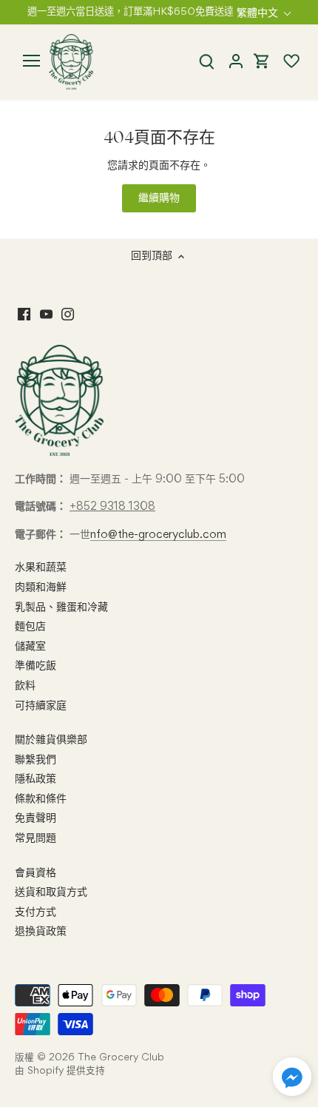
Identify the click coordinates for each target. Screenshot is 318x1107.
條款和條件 (41, 799)
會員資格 (35, 873)
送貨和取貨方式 (51, 892)
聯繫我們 (35, 760)
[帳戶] (235, 61)
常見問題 (35, 838)
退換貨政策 (41, 931)
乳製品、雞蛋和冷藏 (61, 607)
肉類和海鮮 (41, 587)
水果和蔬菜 (41, 567)
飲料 (25, 686)
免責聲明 (35, 818)
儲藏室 (30, 647)
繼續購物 (159, 198)
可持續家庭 (41, 706)
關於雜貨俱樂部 (51, 740)
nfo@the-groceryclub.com (158, 535)
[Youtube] (46, 314)
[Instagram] (67, 314)
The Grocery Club (121, 1058)
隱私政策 (35, 779)
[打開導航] (31, 61)
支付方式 (35, 912)
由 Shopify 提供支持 (60, 1071)
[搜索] (206, 61)
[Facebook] (24, 314)
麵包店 (30, 627)
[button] (292, 1076)
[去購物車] (262, 61)
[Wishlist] (285, 61)
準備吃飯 (35, 666)
